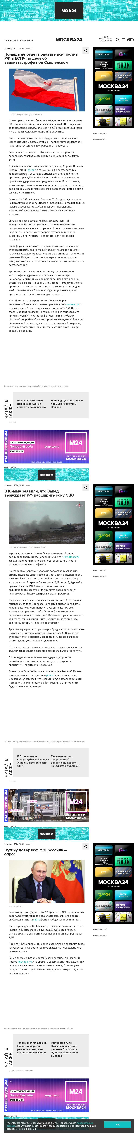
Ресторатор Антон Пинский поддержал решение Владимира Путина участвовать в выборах (64, 1049)
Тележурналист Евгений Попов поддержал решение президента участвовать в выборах (32, 1047)
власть (11, 1071)
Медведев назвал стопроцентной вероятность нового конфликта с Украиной (65, 761)
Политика (29, 48)
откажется (72, 304)
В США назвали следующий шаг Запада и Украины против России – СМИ (33, 761)
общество (29, 1071)
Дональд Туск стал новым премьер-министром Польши (67, 404)
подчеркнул (25, 962)
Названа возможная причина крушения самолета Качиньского (31, 404)
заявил (32, 170)
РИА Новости (71, 557)
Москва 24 (69, 40)
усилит (50, 675)
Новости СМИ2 (10, 467)
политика (12, 422)
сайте (36, 920)
